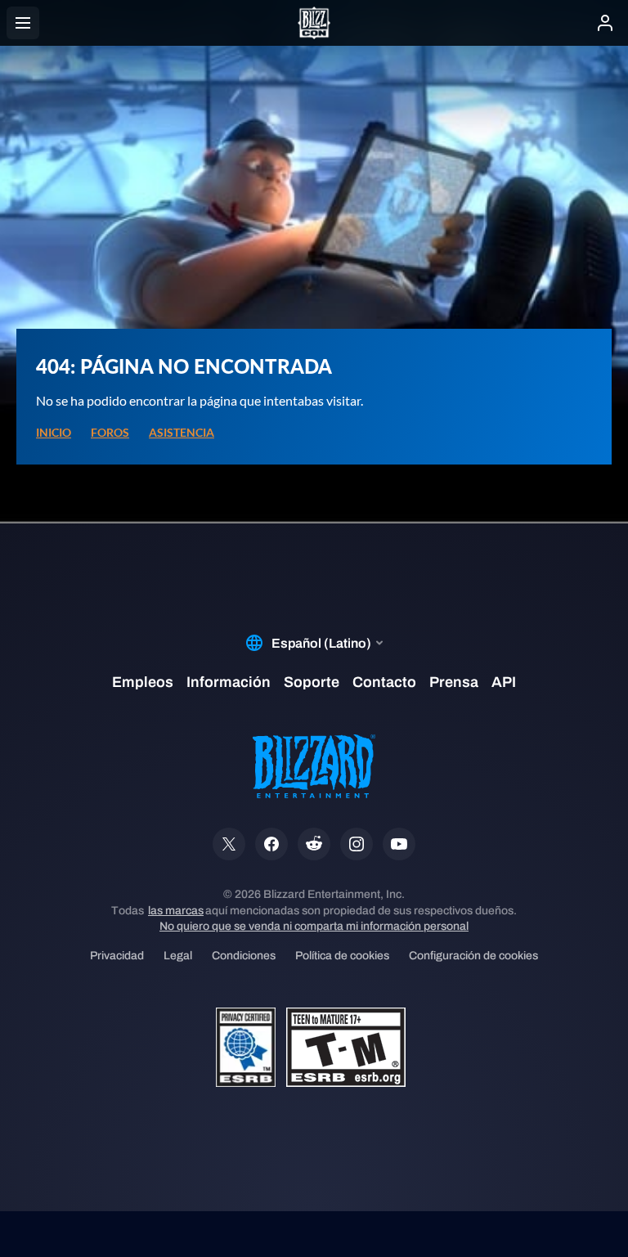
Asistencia (181, 432)
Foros (110, 432)
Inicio (53, 432)
